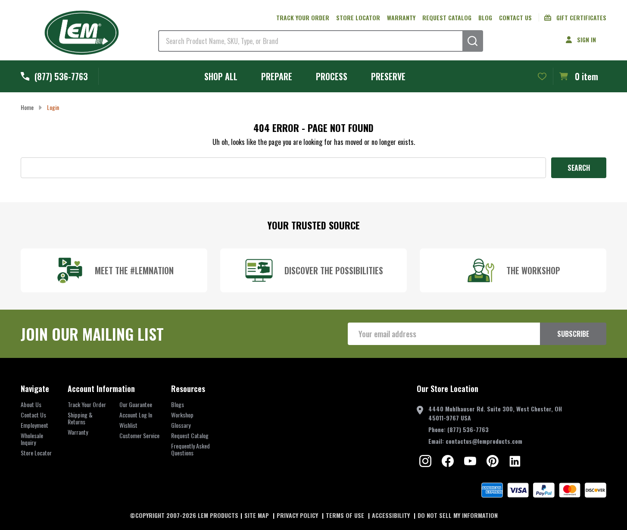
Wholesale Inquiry (32, 439)
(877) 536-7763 (468, 429)
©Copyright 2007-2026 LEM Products (184, 515)
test (425, 461)
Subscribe (573, 334)
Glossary (180, 425)
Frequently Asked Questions (190, 449)
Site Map (257, 515)
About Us (31, 404)
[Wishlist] (542, 76)
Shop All (220, 76)
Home (27, 107)
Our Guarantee (135, 404)
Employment (34, 425)
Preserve (388, 76)
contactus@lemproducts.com (484, 440)
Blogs (177, 404)
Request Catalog (446, 17)
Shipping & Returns (80, 418)
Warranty (401, 17)
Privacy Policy (298, 515)
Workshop (182, 414)
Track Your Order (87, 404)
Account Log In (135, 414)
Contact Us (515, 17)
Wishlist (128, 425)
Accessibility (392, 515)
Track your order (302, 17)
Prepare (276, 76)
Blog (485, 17)
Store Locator (358, 17)
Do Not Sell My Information (458, 515)
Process (331, 76)
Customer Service (139, 435)
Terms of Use (346, 515)
